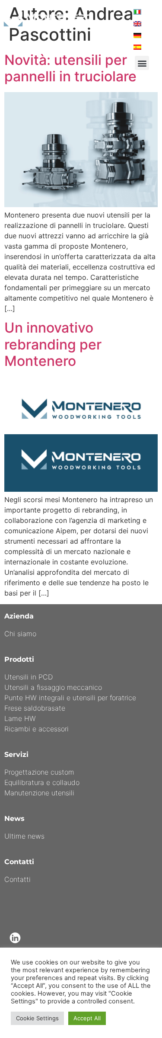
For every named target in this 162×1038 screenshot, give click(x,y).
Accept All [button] (87, 1018)
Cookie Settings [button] (37, 1018)
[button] (142, 63)
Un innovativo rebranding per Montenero (53, 344)
